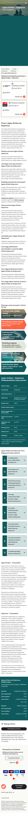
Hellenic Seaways (19, 200)
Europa (15, 69)
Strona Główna (5, 69)
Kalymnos (13, 71)
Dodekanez (4, 71)
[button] (14, 460)
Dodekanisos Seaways (7, 198)
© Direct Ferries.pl (5, 797)
